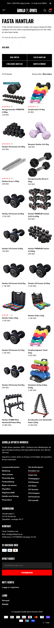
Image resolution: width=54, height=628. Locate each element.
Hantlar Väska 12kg (36, 316)
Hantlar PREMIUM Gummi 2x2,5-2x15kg (38, 215)
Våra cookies (7, 474)
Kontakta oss (33, 471)
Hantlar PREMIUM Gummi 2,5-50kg (38, 250)
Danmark (5, 600)
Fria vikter (14, 57)
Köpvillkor (6, 489)
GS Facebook (34, 497)
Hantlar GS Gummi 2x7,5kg (13, 350)
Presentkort (7, 500)
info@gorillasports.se (14, 534)
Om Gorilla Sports (35, 467)
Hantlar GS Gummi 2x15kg (39, 283)
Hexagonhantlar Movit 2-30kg (38, 180)
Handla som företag (10, 496)
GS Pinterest (33, 482)
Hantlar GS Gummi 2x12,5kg (13, 283)
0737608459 (17, 537)
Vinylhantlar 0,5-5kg (36, 109)
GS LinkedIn (33, 500)
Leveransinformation (10, 467)
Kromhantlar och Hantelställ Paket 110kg (39, 421)
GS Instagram (34, 493)
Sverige (5, 604)
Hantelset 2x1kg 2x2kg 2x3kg (37, 386)
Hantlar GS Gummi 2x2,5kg (13, 385)
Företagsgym (33, 479)
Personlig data (8, 478)
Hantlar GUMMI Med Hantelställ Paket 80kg (11, 421)
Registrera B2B (8, 493)
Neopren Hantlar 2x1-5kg (38, 144)
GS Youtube (33, 489)
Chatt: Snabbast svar (10, 531)
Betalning (6, 471)
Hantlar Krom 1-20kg (10, 181)
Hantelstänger (39, 64)
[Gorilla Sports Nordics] (27, 10)
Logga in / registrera (10, 587)
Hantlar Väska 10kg (10, 318)
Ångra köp (32, 475)
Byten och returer (9, 485)
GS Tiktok (32, 486)
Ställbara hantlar (14, 64)
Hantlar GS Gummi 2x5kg (12, 249)
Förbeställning (8, 482)
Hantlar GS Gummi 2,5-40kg (13, 147)
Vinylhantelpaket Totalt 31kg (37, 351)
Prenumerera (27, 572)
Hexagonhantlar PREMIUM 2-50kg (13, 110)
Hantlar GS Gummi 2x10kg (13, 214)
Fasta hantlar (39, 57)
